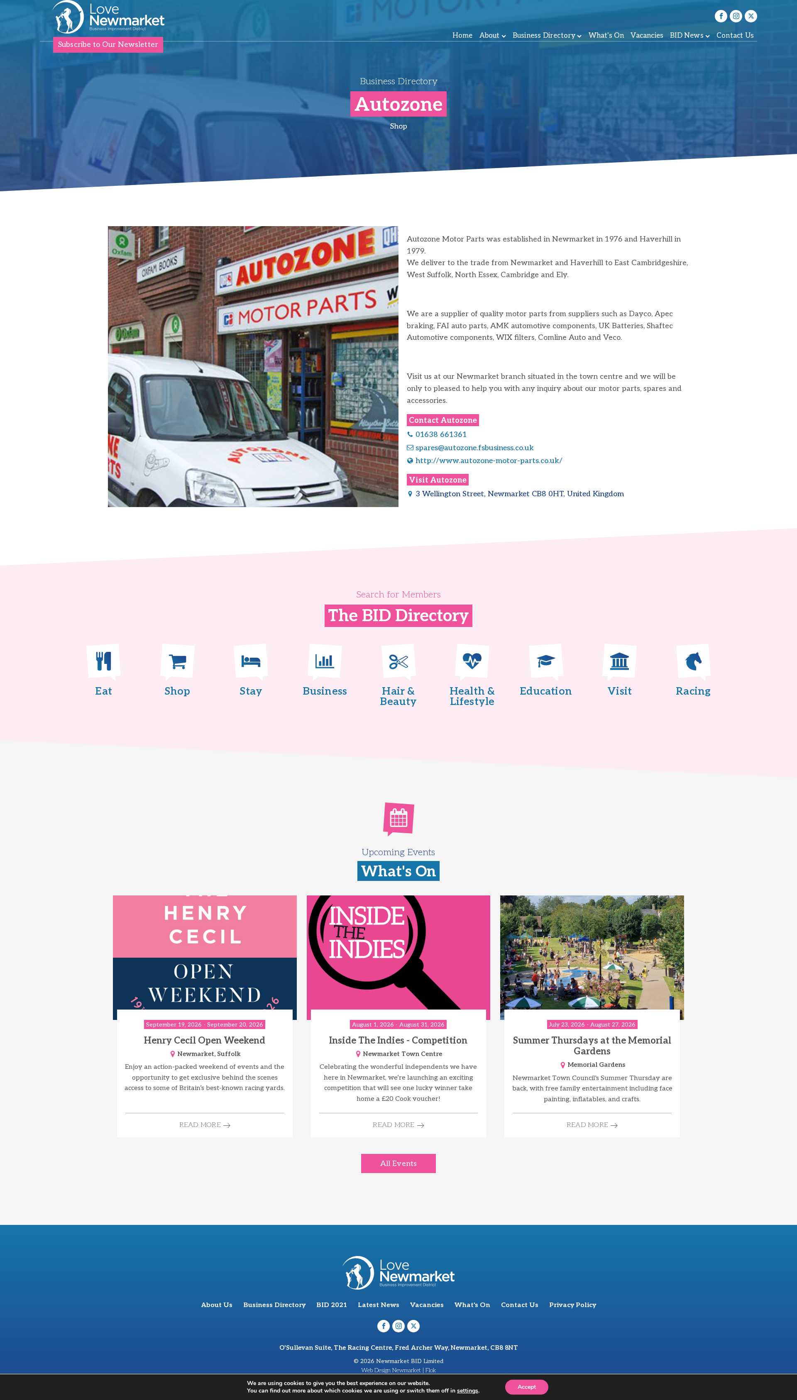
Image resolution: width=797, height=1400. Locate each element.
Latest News (378, 1305)
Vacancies (647, 36)
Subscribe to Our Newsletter (108, 44)
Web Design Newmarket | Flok (398, 1370)
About (489, 36)
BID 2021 (331, 1305)
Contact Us (735, 36)
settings (467, 1391)
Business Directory (544, 36)
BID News (687, 36)
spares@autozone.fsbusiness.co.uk (475, 448)
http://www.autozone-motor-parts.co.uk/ (489, 460)
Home (462, 36)
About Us (216, 1305)
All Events (398, 1163)
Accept (527, 1387)
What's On (606, 36)
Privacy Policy (572, 1305)
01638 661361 (441, 434)
